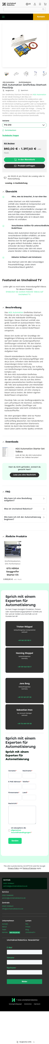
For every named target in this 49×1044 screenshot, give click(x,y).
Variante (5, 121)
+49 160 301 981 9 (24, 640)
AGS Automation (8, 82)
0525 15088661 (8, 883)
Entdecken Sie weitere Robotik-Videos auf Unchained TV (24, 293)
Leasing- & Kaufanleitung (16, 183)
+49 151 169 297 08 (24, 697)
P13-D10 (7, 125)
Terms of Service (29, 868)
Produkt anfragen (26, 165)
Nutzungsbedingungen (15, 1004)
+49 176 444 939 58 (24, 724)
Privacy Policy (13, 868)
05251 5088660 (7, 906)
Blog (27, 930)
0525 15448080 (7, 895)
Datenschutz (28, 1004)
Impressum (37, 1004)
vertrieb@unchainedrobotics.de (15, 886)
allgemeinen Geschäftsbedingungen (21, 831)
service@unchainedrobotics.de (14, 898)
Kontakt (41, 16)
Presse (27, 927)
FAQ (26, 924)
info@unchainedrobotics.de (12, 909)
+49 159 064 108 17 (24, 667)
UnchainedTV (30, 932)
